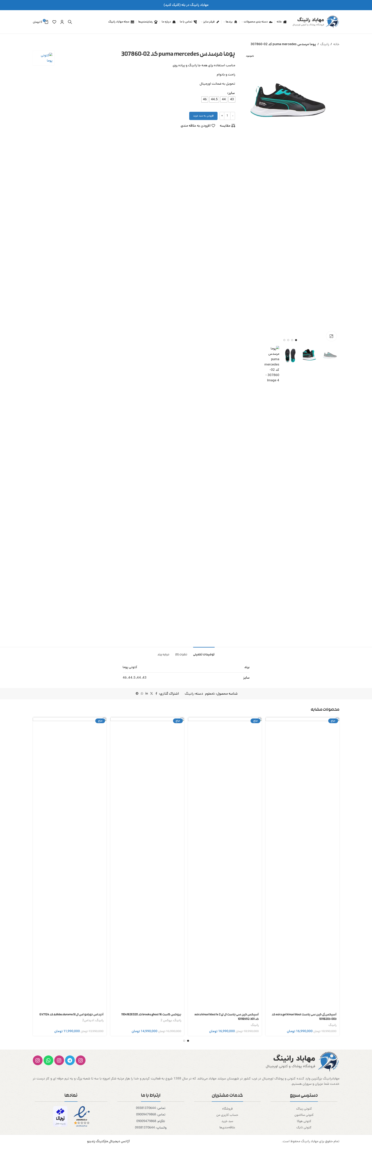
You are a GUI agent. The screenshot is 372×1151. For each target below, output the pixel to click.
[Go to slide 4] (284, 340)
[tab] (204, 653)
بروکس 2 (166, 1020)
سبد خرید (227, 1121)
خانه (336, 44)
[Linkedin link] (146, 693)
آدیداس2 (88, 1020)
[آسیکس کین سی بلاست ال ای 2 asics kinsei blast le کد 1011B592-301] (225, 863)
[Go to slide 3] (288, 340)
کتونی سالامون (304, 1115)
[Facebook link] (156, 693)
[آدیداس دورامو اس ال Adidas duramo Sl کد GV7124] (70, 863)
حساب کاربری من (227, 1115)
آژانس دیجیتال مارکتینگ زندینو (108, 1141)
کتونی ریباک (304, 1108)
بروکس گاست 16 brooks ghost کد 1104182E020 (151, 1015)
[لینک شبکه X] (151, 693)
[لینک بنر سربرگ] (186, 5)
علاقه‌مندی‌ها (227, 1127)
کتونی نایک (303, 1127)
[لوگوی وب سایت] (315, 21)
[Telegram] (70, 1060)
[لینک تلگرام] (137, 693)
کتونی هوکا (304, 1121)
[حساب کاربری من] (62, 22)
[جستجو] (70, 22)
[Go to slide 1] (296, 340)
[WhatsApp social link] (142, 693)
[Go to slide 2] (292, 340)
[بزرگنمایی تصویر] (331, 336)
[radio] (232, 99)
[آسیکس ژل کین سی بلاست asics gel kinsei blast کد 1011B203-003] (302, 863)
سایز (231, 93)
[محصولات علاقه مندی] (54, 22)
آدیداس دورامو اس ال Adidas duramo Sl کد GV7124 (71, 1015)
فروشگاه (227, 1108)
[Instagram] (81, 1060)
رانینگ (324, 44)
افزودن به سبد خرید (203, 116)
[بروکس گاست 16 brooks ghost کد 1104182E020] (147, 863)
